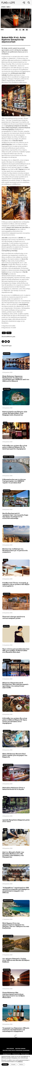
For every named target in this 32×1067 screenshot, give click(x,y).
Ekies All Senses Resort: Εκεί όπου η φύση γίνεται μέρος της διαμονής (14, 755)
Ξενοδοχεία (6, 731)
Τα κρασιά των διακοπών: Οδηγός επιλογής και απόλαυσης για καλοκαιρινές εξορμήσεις (15, 1029)
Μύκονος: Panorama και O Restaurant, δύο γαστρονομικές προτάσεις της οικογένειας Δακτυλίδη (15, 685)
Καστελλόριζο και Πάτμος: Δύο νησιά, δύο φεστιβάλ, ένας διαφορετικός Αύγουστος (14, 413)
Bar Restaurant (8, 765)
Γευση (5, 423)
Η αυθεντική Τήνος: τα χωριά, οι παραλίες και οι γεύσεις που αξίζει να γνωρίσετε (15, 584)
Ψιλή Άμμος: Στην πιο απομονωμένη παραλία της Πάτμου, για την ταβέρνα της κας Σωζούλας (15, 925)
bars (4, 332)
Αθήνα (9, 332)
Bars (8, 7)
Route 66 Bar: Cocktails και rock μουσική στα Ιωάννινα (15, 1046)
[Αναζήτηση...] (29, 3)
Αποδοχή (5, 1064)
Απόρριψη (13, 1064)
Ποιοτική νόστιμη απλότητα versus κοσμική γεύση (13, 617)
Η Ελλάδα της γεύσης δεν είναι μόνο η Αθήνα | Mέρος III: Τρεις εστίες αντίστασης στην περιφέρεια (14, 720)
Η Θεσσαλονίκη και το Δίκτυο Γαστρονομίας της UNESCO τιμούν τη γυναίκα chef (14, 481)
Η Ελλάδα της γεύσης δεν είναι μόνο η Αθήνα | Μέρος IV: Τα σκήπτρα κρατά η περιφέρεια (14, 447)
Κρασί (5, 1005)
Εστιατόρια (6, 865)
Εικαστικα (6, 626)
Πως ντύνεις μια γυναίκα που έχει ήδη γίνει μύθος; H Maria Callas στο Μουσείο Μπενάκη (15, 650)
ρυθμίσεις (20, 1061)
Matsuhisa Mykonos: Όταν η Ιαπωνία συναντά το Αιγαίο (13, 788)
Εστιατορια (6, 353)
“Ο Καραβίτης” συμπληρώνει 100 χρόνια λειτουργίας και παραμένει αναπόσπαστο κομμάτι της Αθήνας (16, 890)
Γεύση (5, 695)
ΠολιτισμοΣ (6, 389)
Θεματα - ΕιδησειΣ (8, 456)
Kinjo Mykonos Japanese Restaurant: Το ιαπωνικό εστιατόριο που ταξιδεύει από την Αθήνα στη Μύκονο (15, 378)
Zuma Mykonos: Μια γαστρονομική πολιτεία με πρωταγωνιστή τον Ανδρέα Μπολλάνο (13, 995)
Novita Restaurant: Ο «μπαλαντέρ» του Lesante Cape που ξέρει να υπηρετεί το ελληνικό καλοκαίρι (15, 515)
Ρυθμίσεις (21, 1064)
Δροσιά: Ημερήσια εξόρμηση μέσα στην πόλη (16, 821)
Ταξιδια (5, 560)
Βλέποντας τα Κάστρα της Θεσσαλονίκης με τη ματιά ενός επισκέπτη (15, 550)
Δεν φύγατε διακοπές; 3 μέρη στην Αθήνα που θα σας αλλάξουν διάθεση (16, 960)
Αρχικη (3, 7)
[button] (24, 3)
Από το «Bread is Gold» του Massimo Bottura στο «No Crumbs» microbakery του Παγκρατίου (13, 854)
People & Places (8, 526)
